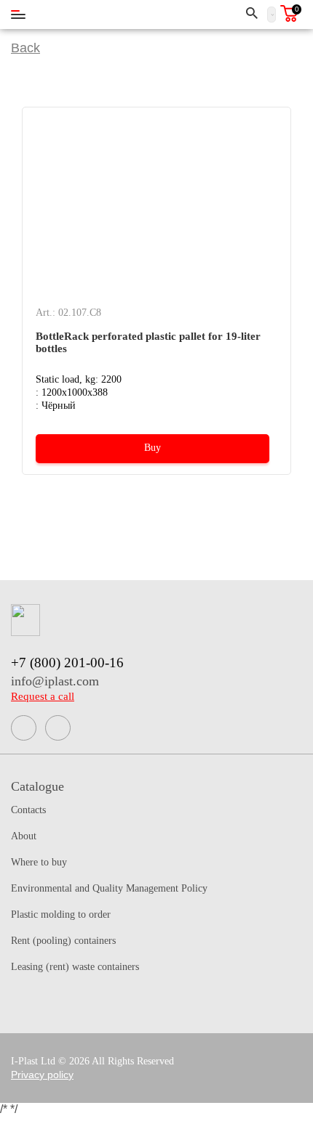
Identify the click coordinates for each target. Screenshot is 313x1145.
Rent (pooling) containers (63, 940)
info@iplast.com (55, 681)
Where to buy (39, 862)
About (23, 836)
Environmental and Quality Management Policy (109, 888)
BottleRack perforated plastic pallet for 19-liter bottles (148, 342)
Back (25, 48)
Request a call (42, 696)
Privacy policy (42, 1074)
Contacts (28, 809)
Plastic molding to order (61, 914)
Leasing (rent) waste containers (75, 966)
